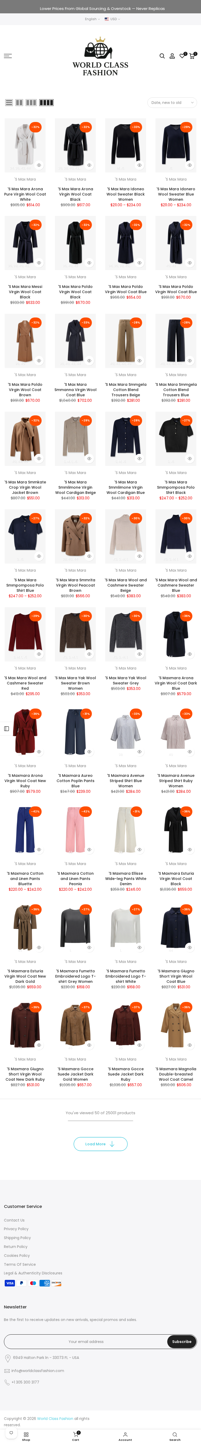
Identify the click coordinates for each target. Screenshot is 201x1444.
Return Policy (15, 1246)
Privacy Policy (16, 1228)
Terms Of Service (20, 1264)
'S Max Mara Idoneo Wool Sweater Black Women (126, 194)
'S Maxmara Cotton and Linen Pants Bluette (25, 879)
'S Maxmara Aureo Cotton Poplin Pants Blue (75, 781)
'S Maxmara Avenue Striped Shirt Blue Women (125, 781)
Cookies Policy (17, 1255)
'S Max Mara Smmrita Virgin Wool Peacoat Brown (75, 585)
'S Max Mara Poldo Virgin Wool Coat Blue (126, 289)
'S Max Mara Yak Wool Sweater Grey (125, 680)
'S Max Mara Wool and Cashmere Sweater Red (25, 683)
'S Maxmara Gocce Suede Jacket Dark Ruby (126, 1074)
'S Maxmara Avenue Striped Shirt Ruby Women (175, 781)
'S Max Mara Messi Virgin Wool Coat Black (25, 292)
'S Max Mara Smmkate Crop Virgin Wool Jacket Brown (25, 487)
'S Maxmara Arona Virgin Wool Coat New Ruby (25, 781)
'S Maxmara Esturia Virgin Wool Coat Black (176, 879)
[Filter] (6, 728)
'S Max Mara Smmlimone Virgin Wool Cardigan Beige (75, 487)
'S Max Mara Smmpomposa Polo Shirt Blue (25, 585)
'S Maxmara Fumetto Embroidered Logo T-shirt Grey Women (75, 976)
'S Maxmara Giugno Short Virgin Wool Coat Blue (176, 976)
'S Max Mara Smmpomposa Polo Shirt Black (176, 487)
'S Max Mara (25, 179)
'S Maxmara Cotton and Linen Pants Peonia (75, 879)
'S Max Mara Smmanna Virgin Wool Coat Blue (75, 390)
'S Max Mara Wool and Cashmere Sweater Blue (176, 585)
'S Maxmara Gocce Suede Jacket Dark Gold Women (75, 1074)
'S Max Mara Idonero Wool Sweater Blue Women (176, 194)
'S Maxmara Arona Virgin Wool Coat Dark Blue (176, 683)
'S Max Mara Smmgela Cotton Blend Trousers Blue (176, 390)
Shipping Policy (17, 1237)
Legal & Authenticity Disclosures (33, 1273)
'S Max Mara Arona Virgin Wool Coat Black (75, 194)
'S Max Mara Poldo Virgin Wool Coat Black (75, 292)
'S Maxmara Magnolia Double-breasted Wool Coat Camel (175, 1074)
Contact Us (14, 1220)
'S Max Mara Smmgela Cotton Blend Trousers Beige (126, 390)
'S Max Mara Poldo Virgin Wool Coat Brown (25, 390)
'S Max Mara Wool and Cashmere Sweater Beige (126, 585)
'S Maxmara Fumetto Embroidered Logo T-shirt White (125, 976)
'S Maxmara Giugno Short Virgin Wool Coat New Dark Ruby (25, 1074)
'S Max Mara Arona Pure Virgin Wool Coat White (25, 194)
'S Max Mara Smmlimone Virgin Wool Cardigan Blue (126, 487)
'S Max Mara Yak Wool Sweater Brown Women (75, 683)
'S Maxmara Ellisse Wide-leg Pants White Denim (125, 879)
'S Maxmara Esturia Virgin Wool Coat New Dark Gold (25, 976)
